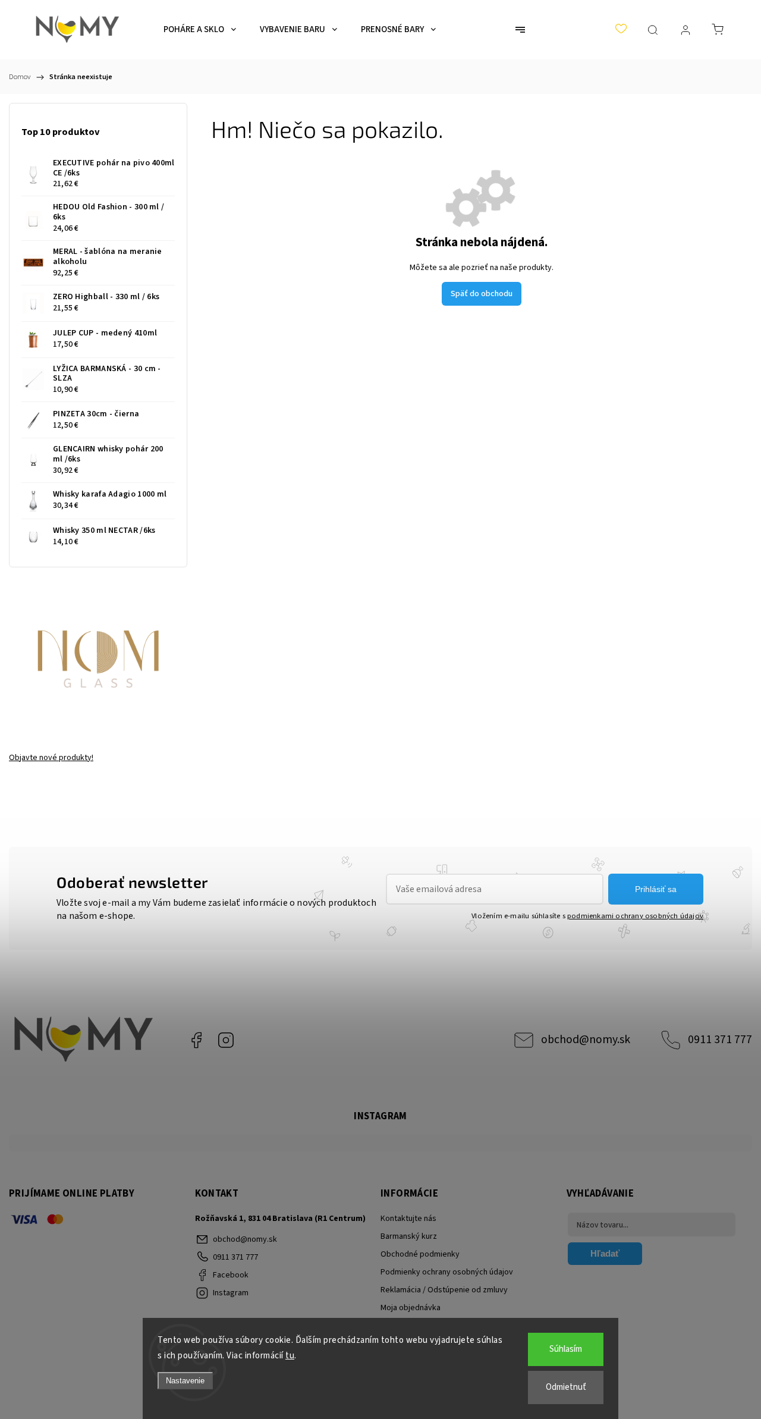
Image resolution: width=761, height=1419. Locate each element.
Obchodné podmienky (420, 1254)
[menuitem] (199, 29)
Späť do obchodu (481, 294)
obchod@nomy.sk (585, 1039)
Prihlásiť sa (656, 889)
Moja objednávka (410, 1308)
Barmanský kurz (408, 1236)
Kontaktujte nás (408, 1219)
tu (289, 1355)
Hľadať (605, 1253)
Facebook (196, 1040)
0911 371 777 (720, 1039)
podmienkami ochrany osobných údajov (635, 916)
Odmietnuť (566, 1387)
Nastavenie (185, 1380)
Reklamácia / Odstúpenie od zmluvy (444, 1290)
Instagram (226, 1040)
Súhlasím (565, 1349)
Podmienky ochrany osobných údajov (446, 1272)
